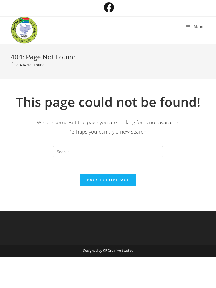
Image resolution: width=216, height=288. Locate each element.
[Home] (12, 64)
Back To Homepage (108, 179)
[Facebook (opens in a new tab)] (108, 7)
